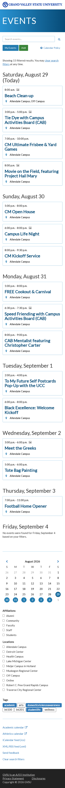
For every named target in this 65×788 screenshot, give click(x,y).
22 (58, 588)
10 (15, 583)
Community (12, 620)
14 (49, 583)
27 (15, 572)
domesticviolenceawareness (44, 705)
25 (23, 594)
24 (15, 594)
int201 (20, 709)
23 (6, 594)
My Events (10, 47)
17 (15, 588)
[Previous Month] (7, 561)
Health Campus (14, 656)
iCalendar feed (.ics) (14, 740)
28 (23, 572)
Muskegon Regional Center (21, 670)
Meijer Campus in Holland (20, 666)
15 (58, 583)
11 (23, 583)
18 (23, 588)
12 (32, 583)
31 (49, 572)
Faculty (10, 625)
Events (19, 20)
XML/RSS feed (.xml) (14, 746)
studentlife (34, 709)
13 (41, 583)
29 (32, 572)
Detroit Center (14, 651)
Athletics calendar (13, 733)
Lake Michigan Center (18, 661)
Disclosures (38, 778)
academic (9, 705)
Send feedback (11, 752)
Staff (8, 630)
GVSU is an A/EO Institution (19, 774)
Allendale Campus (16, 646)
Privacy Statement (13, 778)
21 (49, 588)
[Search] (59, 39)
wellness (49, 709)
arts (21, 705)
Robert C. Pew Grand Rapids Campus (26, 685)
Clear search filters (13, 759)
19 (32, 588)
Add (23, 47)
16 (6, 588)
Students (10, 635)
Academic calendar (13, 727)
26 (6, 572)
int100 (8, 709)
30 (41, 572)
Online (9, 680)
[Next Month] (58, 561)
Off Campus (12, 675)
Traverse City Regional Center (23, 689)
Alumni (9, 615)
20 (41, 588)
